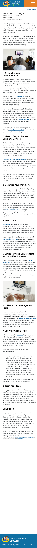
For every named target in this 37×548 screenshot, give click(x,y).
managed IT (21, 96)
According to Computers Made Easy (15, 159)
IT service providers (11, 210)
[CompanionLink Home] (12, 3)
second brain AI (24, 119)
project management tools (27, 318)
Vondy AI (20, 335)
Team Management (29, 437)
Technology (6, 224)
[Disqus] (19, 465)
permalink (20, 438)
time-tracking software (10, 239)
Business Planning (19, 437)
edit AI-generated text (16, 130)
